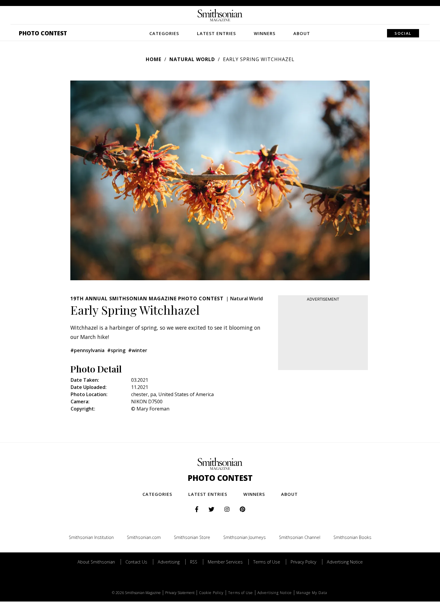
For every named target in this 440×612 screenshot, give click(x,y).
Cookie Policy (211, 592)
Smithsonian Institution (91, 537)
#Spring (116, 350)
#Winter (137, 350)
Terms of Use (266, 562)
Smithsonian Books (352, 537)
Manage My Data (311, 592)
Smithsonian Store (192, 537)
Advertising (169, 562)
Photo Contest (43, 33)
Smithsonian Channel (299, 537)
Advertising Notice (345, 562)
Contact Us (136, 562)
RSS (193, 562)
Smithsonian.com (144, 537)
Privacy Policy (303, 562)
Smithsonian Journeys (244, 537)
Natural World (192, 59)
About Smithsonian (96, 562)
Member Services (225, 562)
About (301, 33)
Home (153, 59)
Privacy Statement (180, 592)
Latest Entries (216, 33)
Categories (164, 33)
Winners (264, 33)
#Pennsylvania (87, 350)
